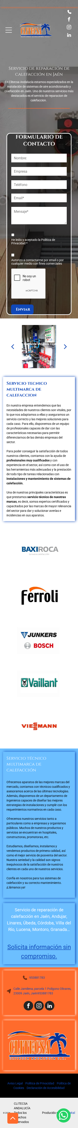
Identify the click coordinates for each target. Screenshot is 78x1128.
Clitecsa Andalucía (21, 82)
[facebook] (69, 20)
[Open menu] (8, 30)
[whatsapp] (64, 1116)
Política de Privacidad (39, 1083)
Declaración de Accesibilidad (46, 1088)
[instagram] (69, 28)
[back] (12, 346)
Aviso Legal (15, 1083)
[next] (65, 346)
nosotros (26, 878)
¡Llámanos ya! (15, 887)
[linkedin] (69, 35)
